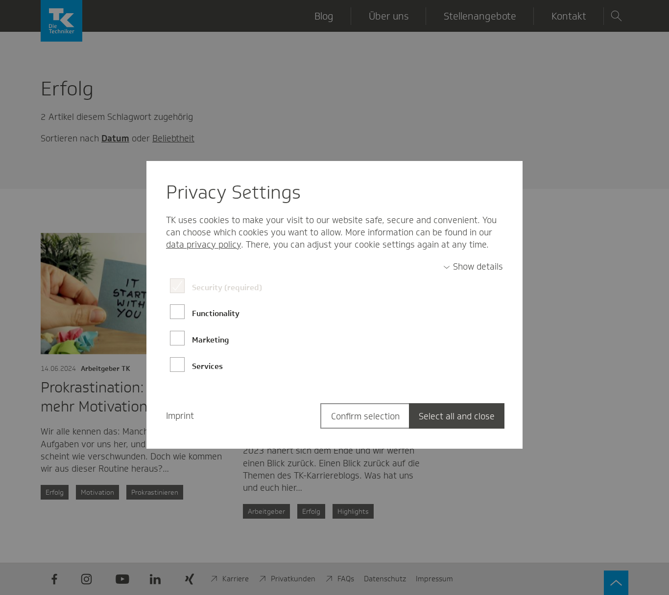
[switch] (473, 267)
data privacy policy (203, 245)
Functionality (215, 313)
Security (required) (227, 287)
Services (207, 366)
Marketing (210, 340)
